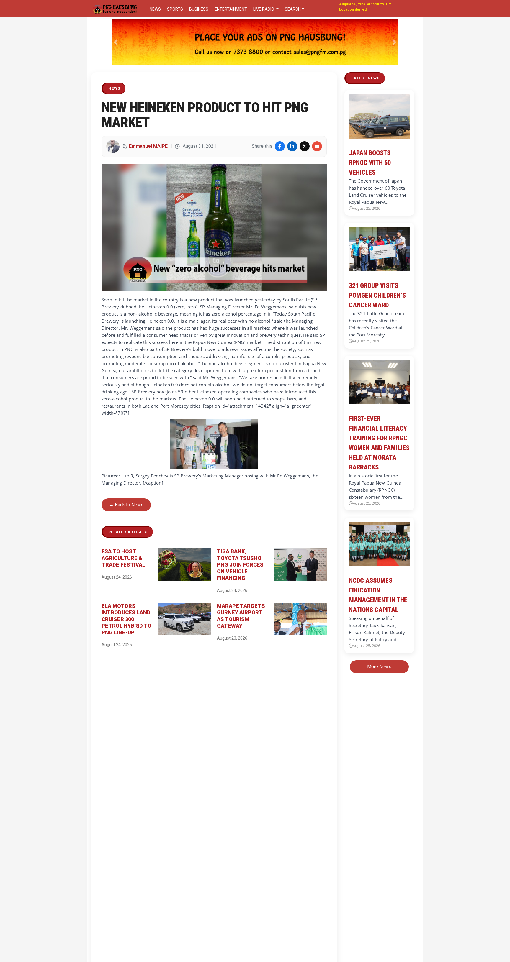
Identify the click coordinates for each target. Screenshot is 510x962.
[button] (115, 42)
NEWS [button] (155, 9)
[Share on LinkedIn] (292, 146)
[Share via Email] (317, 146)
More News (379, 666)
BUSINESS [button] (198, 9)
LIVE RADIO (264, 9)
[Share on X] (305, 146)
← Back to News (126, 505)
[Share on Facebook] (280, 146)
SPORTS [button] (175, 9)
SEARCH (293, 9)
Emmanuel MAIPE (148, 146)
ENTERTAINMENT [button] (231, 9)
